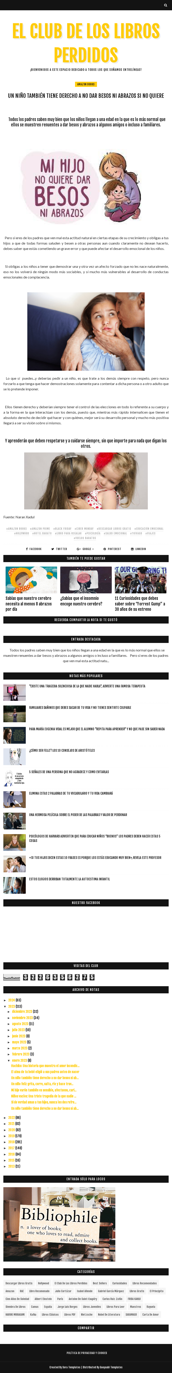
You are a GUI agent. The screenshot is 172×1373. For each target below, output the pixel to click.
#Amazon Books (16, 528)
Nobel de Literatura (109, 1314)
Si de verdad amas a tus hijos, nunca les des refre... (43, 1102)
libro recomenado (39, 1291)
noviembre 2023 (23, 1018)
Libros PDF (69, 1314)
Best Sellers (100, 1283)
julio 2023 (19, 1030)
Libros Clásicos (50, 1314)
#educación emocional (148, 528)
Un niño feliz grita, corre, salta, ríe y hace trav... (42, 1084)
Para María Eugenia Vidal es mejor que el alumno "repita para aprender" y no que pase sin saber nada (97, 729)
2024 (12, 1000)
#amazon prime (40, 528)
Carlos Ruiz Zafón (112, 1299)
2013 (11, 1166)
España (48, 1306)
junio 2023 (19, 1036)
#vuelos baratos (85, 538)
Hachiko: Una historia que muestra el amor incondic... (45, 1066)
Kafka (33, 1314)
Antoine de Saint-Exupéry (83, 1299)
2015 (11, 1160)
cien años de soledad (17, 1299)
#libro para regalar (68, 533)
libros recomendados (145, 1283)
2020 (12, 1130)
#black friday (62, 528)
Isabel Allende (84, 1291)
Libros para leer (116, 1306)
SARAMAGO (131, 1314)
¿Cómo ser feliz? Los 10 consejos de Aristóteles (62, 750)
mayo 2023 (19, 1042)
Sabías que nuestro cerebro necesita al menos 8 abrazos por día (29, 604)
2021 (11, 1124)
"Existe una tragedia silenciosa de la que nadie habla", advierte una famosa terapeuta (87, 686)
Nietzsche (86, 1314)
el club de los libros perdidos (71, 1283)
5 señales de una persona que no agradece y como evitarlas (69, 772)
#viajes (150, 533)
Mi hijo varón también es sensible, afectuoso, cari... (43, 1090)
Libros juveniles (92, 1306)
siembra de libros (16, 1306)
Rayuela (151, 1306)
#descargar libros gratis (114, 528)
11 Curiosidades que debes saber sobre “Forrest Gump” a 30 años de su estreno (140, 604)
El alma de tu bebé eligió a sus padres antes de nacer (45, 1072)
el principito (156, 1291)
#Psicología (93, 533)
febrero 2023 (21, 1054)
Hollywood (43, 1283)
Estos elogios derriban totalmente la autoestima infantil (69, 879)
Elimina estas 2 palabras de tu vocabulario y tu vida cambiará (71, 793)
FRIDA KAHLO (134, 1299)
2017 (11, 1148)
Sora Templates (71, 1367)
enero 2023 (20, 1060)
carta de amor (150, 1314)
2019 (11, 1136)
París (60, 1299)
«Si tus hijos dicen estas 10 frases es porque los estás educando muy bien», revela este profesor (95, 858)
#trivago (136, 533)
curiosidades (119, 1283)
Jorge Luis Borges (67, 1306)
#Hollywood (21, 533)
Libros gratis (137, 1291)
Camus (35, 1306)
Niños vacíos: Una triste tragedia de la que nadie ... (43, 1096)
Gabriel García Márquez (111, 1291)
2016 (11, 1154)
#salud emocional (115, 533)
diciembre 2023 (22, 1011)
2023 (12, 1006)
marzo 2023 (20, 1048)
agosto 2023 (20, 1024)
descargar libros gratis (19, 1283)
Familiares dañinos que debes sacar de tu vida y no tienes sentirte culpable (80, 708)
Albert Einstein (43, 1299)
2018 (11, 1142)
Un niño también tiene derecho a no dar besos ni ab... (45, 1078)
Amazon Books (86, 84)
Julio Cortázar (63, 1291)
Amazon (10, 1291)
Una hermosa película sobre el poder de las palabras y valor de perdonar (78, 815)
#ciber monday (84, 528)
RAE (22, 1291)
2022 (11, 1118)
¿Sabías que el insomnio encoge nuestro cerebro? (81, 601)
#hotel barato (42, 533)
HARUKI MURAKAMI (15, 1314)
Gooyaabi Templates (111, 1367)
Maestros (135, 1306)
